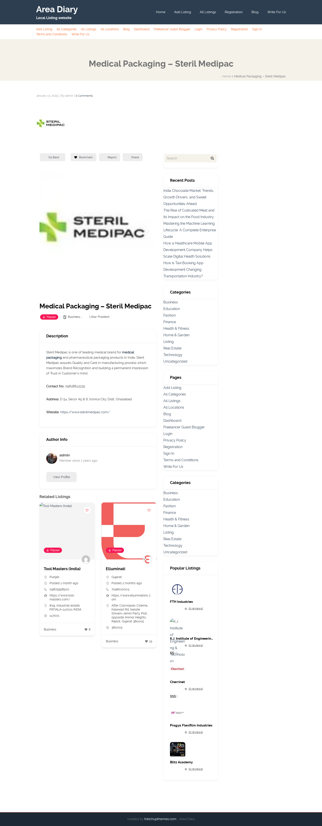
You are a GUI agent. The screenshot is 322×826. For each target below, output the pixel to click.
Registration (234, 12)
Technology (172, 355)
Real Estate (172, 348)
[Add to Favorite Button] (87, 510)
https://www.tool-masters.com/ (62, 597)
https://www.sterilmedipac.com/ (85, 412)
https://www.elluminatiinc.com (131, 597)
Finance (169, 322)
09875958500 (59, 589)
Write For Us (276, 12)
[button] (42, 577)
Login (198, 29)
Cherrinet (177, 682)
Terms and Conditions (51, 34)
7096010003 (120, 589)
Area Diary (57, 9)
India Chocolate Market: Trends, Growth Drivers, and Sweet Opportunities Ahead (188, 197)
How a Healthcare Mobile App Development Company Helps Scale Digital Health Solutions (187, 249)
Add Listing (182, 12)
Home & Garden (176, 335)
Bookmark (86, 157)
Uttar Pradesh (99, 317)
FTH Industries (181, 601)
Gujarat (116, 577)
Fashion (169, 315)
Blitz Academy (181, 762)
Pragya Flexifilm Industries (191, 725)
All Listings (208, 12)
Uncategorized (175, 361)
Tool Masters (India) (62, 568)
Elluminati (115, 568)
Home (160, 12)
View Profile (61, 477)
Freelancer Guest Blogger (172, 29)
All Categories (67, 29)
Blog (254, 12)
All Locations (110, 29)
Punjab (54, 577)
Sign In (257, 29)
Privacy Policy (217, 29)
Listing (168, 342)
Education (171, 309)
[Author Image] (85, 559)
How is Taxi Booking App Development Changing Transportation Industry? (183, 269)
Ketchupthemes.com (160, 819)
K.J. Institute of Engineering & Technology (192, 638)
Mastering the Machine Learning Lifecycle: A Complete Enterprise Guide (189, 230)
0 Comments (84, 95)
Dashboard (142, 29)
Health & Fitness (176, 328)
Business (74, 317)
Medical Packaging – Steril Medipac (260, 76)
